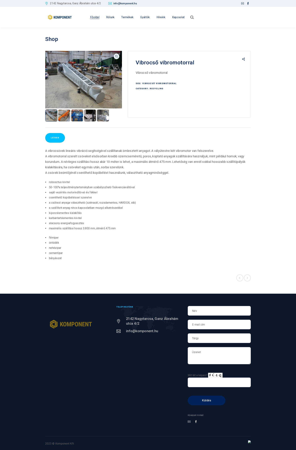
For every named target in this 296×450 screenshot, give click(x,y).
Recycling (156, 89)
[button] (116, 56)
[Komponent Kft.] (59, 17)
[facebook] (248, 3)
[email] (242, 3)
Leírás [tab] (55, 138)
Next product (247, 277)
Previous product (239, 277)
